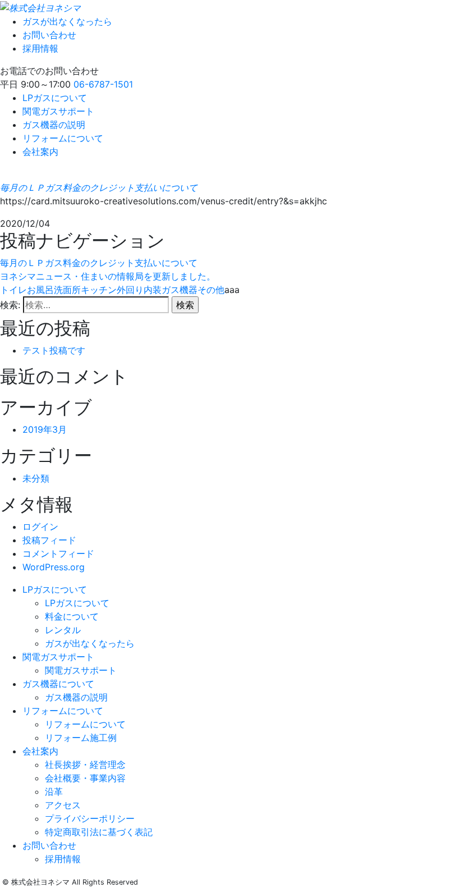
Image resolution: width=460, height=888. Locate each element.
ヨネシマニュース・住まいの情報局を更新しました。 (107, 276)
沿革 (54, 791)
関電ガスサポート (58, 111)
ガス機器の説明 (53, 124)
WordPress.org (53, 567)
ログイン (40, 526)
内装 (153, 289)
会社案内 (40, 151)
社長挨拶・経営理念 (85, 764)
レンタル (63, 629)
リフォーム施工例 (81, 737)
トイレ (13, 289)
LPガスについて (54, 97)
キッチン (99, 289)
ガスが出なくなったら (67, 21)
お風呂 (40, 289)
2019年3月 (44, 429)
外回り (130, 289)
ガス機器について (58, 683)
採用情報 (40, 48)
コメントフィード (58, 553)
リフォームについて (62, 138)
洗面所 (67, 289)
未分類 (35, 478)
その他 (210, 289)
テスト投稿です (53, 350)
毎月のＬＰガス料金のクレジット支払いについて (98, 187)
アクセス (63, 805)
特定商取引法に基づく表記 (99, 831)
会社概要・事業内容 (85, 778)
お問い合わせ (49, 34)
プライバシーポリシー (90, 818)
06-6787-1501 (103, 84)
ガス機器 (179, 289)
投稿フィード (49, 540)
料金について (72, 616)
